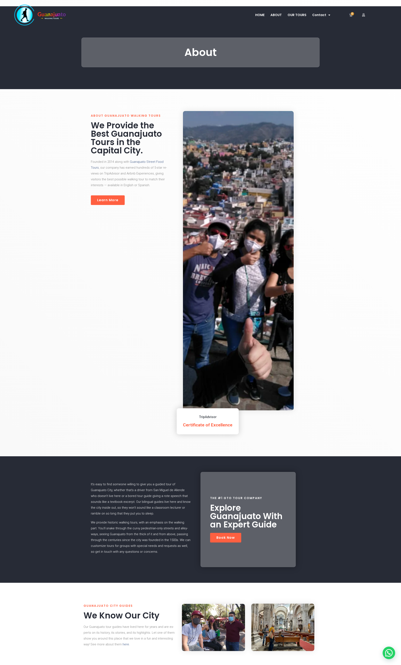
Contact (319, 15)
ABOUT (276, 15)
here (126, 644)
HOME (260, 15)
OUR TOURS (297, 15)
